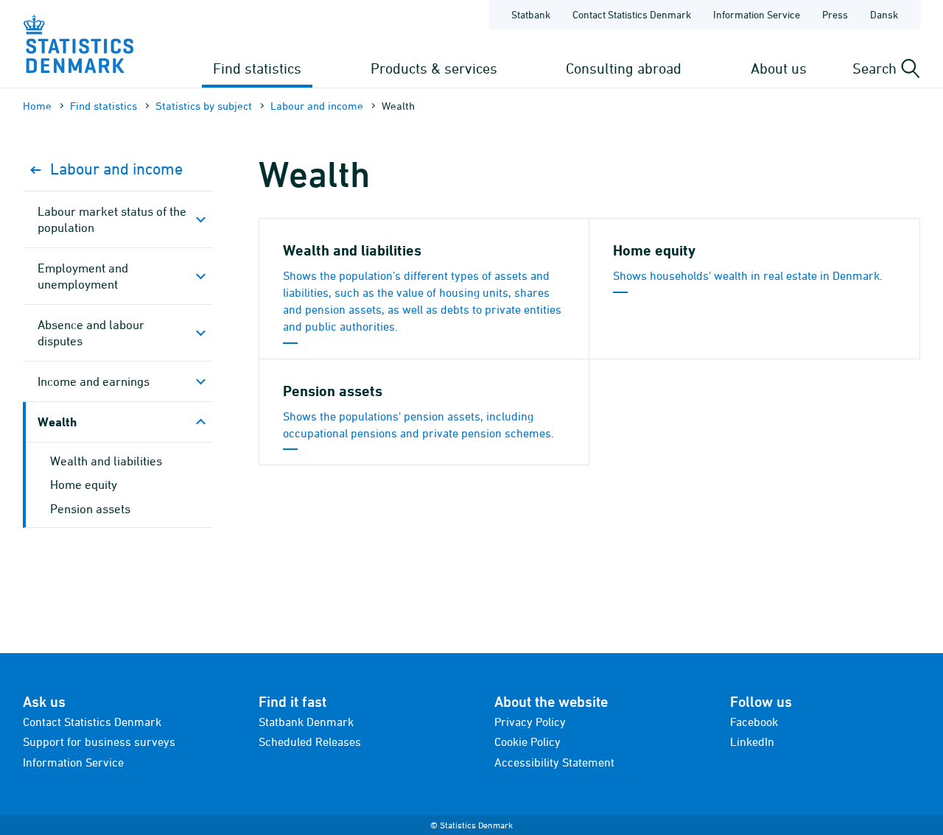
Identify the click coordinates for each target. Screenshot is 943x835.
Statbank (530, 14)
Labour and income (316, 105)
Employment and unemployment (83, 276)
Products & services (434, 68)
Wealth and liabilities (106, 461)
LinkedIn (752, 741)
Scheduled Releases (310, 741)
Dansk (884, 14)
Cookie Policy (527, 741)
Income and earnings (94, 381)
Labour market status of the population (112, 219)
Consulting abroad (623, 68)
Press (835, 14)
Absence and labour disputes (91, 332)
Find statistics (257, 68)
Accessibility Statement (554, 762)
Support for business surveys (99, 741)
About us (779, 68)
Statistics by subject (203, 105)
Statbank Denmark (306, 721)
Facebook (754, 721)
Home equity (83, 484)
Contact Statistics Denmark (631, 14)
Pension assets (90, 508)
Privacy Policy (530, 721)
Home (37, 105)
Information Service (756, 14)
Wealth (57, 421)
